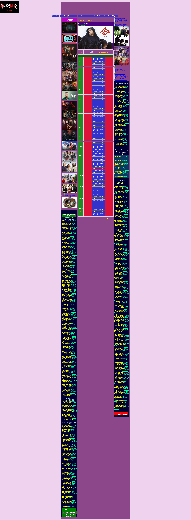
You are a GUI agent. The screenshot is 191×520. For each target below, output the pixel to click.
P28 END (125, 326)
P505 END (72, 309)
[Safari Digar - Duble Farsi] (69, 172)
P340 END (73, 362)
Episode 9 (73, 250)
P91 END (73, 445)
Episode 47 (72, 244)
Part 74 (126, 195)
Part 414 (126, 214)
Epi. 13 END (73, 248)
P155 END (124, 292)
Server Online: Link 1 (99, 58)
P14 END (74, 493)
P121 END (126, 343)
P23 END (124, 118)
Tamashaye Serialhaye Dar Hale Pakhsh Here (68, 215)
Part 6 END (72, 331)
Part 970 (74, 290)
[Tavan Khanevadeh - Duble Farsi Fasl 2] (120, 19)
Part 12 (127, 92)
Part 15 (124, 139)
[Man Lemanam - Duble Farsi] (120, 21)
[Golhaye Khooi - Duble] (120, 75)
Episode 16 (73, 231)
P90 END (72, 253)
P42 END (72, 455)
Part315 (73, 298)
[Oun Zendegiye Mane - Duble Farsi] (121, 77)
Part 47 (126, 94)
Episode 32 (73, 220)
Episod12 (127, 170)
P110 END (72, 239)
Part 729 (74, 482)
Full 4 (72, 414)
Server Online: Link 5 (99, 63)
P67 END (125, 367)
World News (55, 15)
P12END (116, 109)
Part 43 (125, 156)
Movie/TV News (72, 15)
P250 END (73, 314)
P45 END (124, 305)
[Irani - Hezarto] (69, 100)
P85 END (72, 436)
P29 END (73, 469)
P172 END (74, 265)
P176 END (125, 319)
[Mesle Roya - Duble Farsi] (119, 18)
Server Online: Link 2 (99, 60)
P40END (74, 385)
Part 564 (74, 449)
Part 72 (73, 477)
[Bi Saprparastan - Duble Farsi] (69, 182)
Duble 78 (122, 200)
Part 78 (73, 454)
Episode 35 (71, 222)
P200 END (71, 333)
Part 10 (74, 315)
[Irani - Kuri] (69, 61)
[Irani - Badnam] (69, 109)
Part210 (74, 408)
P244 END (125, 371)
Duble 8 (126, 283)
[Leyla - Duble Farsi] (118, 71)
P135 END (73, 390)
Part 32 (73, 478)
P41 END (74, 272)
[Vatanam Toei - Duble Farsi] (69, 194)
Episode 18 (73, 224)
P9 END (127, 406)
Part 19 (73, 431)
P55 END (125, 352)
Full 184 (74, 418)
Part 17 (127, 102)
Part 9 (73, 501)
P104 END (126, 330)
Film (70, 276)
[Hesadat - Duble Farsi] (118, 66)
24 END (126, 229)
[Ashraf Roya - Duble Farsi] (119, 74)
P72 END (126, 368)
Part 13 (124, 96)
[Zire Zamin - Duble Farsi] (121, 46)
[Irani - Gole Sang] (69, 80)
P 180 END (73, 425)
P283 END (125, 238)
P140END (72, 267)
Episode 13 (125, 173)
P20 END (73, 260)
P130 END (72, 370)
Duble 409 (125, 211)
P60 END (72, 257)
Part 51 (126, 188)
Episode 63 (73, 228)
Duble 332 (125, 163)
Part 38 (126, 364)
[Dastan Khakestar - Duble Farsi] (120, 20)
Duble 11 (124, 186)
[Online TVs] (69, 43)
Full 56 (74, 416)
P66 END (126, 95)
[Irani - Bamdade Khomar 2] (69, 52)
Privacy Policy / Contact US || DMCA (101, 518)
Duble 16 (72, 450)
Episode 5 (73, 237)
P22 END (125, 106)
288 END (126, 336)
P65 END (72, 241)
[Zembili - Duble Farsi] (118, 23)
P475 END (73, 363)
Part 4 (125, 137)
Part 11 (73, 491)
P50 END (74, 303)
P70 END (73, 462)
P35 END (73, 261)
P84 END (125, 212)
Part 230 (72, 246)
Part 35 (74, 413)
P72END (74, 471)
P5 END (73, 346)
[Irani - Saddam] (69, 90)
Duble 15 (126, 306)
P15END (74, 374)
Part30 (73, 300)
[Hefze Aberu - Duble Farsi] (119, 72)
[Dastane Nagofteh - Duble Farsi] (120, 24)
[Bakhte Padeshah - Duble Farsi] (69, 192)
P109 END (73, 446)
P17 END (125, 114)
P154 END (125, 228)
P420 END (71, 369)
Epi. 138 (73, 229)
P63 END (73, 448)
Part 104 (124, 206)
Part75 (74, 299)
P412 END (74, 433)
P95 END (124, 334)
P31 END (124, 215)
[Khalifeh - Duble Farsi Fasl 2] (120, 70)
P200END (73, 269)
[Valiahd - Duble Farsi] (118, 68)
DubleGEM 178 (125, 314)
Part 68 (126, 288)
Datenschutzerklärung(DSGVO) (68, 515)
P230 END (72, 301)
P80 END (74, 252)
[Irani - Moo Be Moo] (69, 129)
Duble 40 (126, 388)
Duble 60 (124, 160)
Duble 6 (127, 250)
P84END (127, 321)
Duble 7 (125, 175)
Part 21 (124, 168)
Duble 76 (125, 162)
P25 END (71, 251)
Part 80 (126, 287)
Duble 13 (124, 197)
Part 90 (73, 409)
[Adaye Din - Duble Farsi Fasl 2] (120, 69)
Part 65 (72, 415)
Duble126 (127, 316)
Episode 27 (74, 401)
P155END (72, 296)
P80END (126, 235)
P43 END (126, 219)
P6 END (72, 270)
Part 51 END (125, 101)
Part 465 (74, 402)
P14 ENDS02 (71, 348)
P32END (116, 383)
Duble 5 (126, 202)
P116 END (73, 463)
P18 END (74, 452)
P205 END (126, 253)
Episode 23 (73, 242)
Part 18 (70, 498)
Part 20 (75, 380)
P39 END (124, 226)
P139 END (126, 304)
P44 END (125, 220)
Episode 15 (74, 227)
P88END (127, 354)
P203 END (126, 323)
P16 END (73, 295)
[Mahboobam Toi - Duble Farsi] (120, 25)
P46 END (74, 281)
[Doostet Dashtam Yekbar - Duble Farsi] (69, 150)
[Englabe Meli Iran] (69, 32)
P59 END (124, 350)
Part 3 (127, 104)
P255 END (73, 322)
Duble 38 (126, 207)
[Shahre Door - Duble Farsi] (121, 76)
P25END (74, 258)
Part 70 (126, 310)
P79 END (73, 440)
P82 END (125, 223)
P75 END (73, 312)
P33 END (74, 458)
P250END (124, 255)
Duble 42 (123, 273)
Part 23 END (125, 130)
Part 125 (74, 404)
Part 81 (126, 191)
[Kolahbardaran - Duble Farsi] (120, 65)
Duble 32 (127, 268)
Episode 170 (72, 243)
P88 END (73, 443)
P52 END (71, 474)
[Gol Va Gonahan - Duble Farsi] (121, 34)
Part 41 (73, 481)
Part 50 (75, 411)
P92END (127, 393)
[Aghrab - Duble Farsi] (69, 161)
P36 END (122, 257)
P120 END (72, 435)
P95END (74, 341)
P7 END (71, 350)
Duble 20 (125, 266)
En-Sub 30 (74, 406)
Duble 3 (122, 198)
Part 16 (72, 344)
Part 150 (74, 361)
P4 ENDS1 (73, 457)
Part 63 (124, 171)
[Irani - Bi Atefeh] (69, 118)
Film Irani (71, 313)
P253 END (74, 468)
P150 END (74, 255)
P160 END (125, 297)
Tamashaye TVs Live (122, 147)
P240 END (125, 210)
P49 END (72, 438)
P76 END (124, 396)
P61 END (126, 362)
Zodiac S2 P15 (71, 506)
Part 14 (74, 318)
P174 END (124, 221)
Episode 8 (71, 234)
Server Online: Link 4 (99, 61)
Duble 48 (74, 479)
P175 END (72, 291)
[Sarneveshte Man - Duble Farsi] (120, 78)
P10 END (71, 275)
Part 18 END (126, 293)
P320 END (72, 247)
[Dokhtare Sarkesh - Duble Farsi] (120, 80)
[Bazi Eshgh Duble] (121, 55)
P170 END (73, 294)
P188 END (70, 464)
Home (69, 20)
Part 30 (72, 339)
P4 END (72, 347)
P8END (121, 277)
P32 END (126, 325)
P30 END (72, 308)
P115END (116, 243)
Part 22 (124, 196)
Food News (81, 15)
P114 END (125, 217)
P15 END (73, 376)
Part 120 (70, 238)
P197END (119, 333)
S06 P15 (127, 387)
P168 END (124, 230)
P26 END (74, 439)
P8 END (73, 282)
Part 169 (73, 426)
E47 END (73, 223)
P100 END (72, 358)
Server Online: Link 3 (99, 65)
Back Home (110, 218)
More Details (81, 25)
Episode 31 (72, 225)
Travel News (63, 15)
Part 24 (125, 124)
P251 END (73, 429)
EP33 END (73, 232)
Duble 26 (125, 355)
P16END (74, 289)
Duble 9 (125, 176)
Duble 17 (126, 285)
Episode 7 (72, 236)
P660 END (74, 357)
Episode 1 (74, 405)
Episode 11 (124, 172)
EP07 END (73, 233)
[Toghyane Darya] (121, 64)
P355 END (73, 360)
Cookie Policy (69, 510)
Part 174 (126, 204)
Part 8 (73, 490)
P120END (116, 409)
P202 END (125, 245)
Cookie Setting (69, 512)
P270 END (73, 365)
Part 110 (126, 348)
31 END (125, 142)
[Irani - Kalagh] (69, 70)
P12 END (72, 467)
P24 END (74, 351)
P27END (74, 465)
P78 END (71, 430)
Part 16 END (125, 378)
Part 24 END (124, 263)
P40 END (72, 271)
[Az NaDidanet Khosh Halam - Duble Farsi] (69, 196)
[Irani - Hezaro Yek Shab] (69, 140)
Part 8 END (72, 266)
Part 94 (126, 366)
